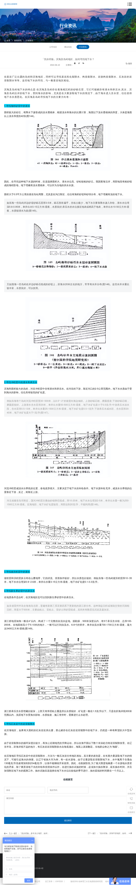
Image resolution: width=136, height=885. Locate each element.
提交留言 (68, 820)
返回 (130, 63)
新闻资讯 (18, 40)
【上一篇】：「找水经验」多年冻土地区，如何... (28, 833)
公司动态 (53, 47)
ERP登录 (59, 881)
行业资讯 (29, 40)
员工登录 (48, 881)
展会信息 (68, 47)
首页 (8, 40)
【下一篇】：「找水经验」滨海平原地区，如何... (107, 833)
